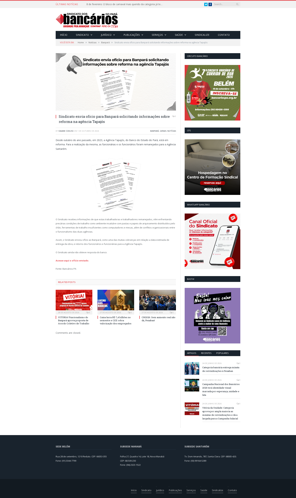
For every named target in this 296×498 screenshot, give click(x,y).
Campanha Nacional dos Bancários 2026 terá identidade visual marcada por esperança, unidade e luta (221, 389)
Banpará (154, 131)
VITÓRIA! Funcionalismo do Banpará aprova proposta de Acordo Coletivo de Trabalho (126, 4)
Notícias (171, 131)
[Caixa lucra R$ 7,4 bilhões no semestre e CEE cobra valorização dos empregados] (115, 302)
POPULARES (222, 353)
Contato (224, 34)
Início (63, 34)
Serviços (157, 34)
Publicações (132, 34)
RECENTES (206, 353)
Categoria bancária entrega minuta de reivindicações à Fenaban (220, 369)
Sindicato (82, 34)
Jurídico (106, 34)
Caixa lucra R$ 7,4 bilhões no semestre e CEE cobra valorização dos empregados (115, 320)
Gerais (163, 131)
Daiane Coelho (66, 131)
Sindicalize (202, 34)
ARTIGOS (191, 353)
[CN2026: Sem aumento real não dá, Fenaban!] (157, 302)
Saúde (179, 34)
